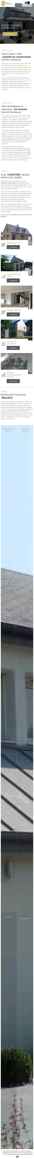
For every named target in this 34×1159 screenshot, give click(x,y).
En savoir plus (13, 247)
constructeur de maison (24, 80)
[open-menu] (21, 9)
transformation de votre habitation (17, 69)
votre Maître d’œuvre (16, 63)
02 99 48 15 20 (9, 34)
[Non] (31, 1154)
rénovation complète (23, 87)
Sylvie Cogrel (6, 63)
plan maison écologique (23, 117)
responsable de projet (15, 115)
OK (17, 1156)
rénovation (12, 141)
